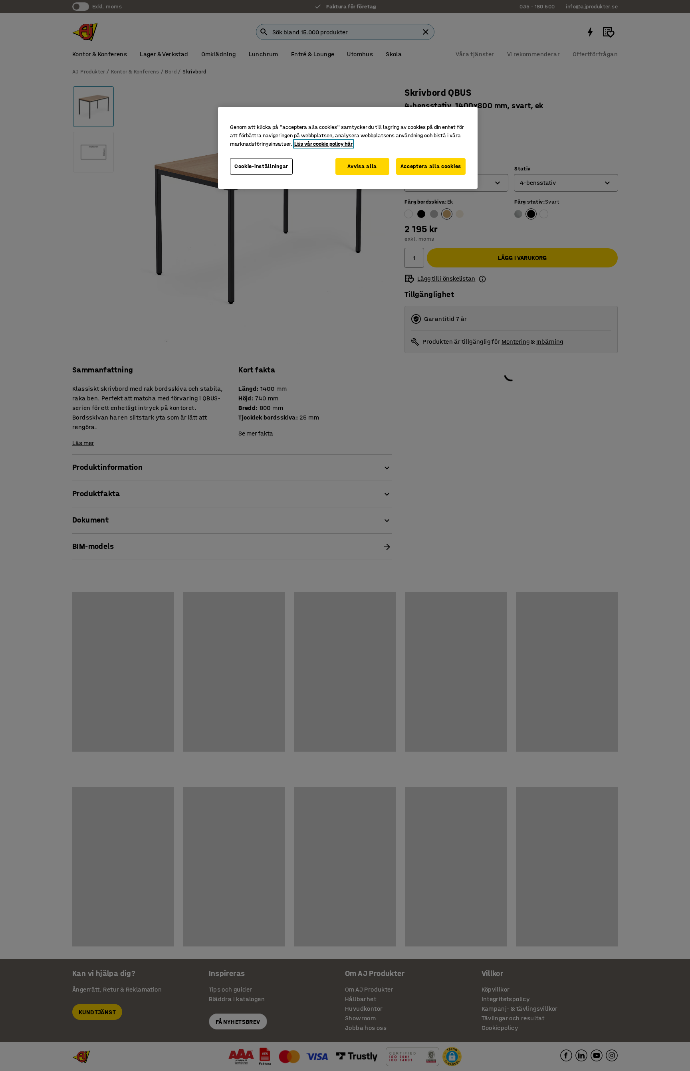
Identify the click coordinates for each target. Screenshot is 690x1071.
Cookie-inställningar (261, 166)
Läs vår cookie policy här (323, 144)
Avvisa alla (362, 166)
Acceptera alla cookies (431, 166)
